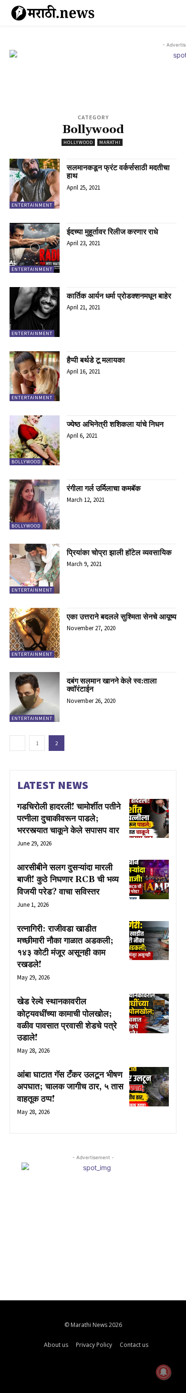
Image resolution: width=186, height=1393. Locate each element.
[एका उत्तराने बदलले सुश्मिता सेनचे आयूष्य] (35, 633)
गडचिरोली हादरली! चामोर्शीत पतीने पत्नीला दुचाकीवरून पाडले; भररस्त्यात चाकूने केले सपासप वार (69, 818)
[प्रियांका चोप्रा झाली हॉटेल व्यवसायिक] (35, 569)
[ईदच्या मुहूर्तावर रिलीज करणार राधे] (35, 248)
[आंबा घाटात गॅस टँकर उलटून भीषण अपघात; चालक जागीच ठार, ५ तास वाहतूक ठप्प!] (149, 1086)
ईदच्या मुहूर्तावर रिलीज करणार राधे (112, 232)
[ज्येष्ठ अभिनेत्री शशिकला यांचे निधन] (35, 440)
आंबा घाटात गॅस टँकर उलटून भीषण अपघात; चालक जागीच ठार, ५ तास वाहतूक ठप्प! (70, 1086)
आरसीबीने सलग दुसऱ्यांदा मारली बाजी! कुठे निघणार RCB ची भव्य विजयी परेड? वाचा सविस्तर (68, 879)
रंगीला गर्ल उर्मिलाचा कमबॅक (104, 488)
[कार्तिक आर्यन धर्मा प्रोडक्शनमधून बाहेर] (35, 312)
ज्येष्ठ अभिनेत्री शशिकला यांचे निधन (115, 424)
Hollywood (78, 142)
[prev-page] (17, 743)
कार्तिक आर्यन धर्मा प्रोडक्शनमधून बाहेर (119, 296)
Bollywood (26, 462)
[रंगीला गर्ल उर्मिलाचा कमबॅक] (35, 504)
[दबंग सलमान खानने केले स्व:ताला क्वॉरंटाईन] (35, 697)
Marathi (110, 142)
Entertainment (31, 205)
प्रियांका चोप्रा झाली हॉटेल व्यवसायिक (119, 552)
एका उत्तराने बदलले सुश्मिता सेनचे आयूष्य (121, 617)
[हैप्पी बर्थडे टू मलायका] (35, 376)
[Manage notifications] (163, 1372)
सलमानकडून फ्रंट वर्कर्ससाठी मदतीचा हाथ (118, 172)
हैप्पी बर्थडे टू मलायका (96, 360)
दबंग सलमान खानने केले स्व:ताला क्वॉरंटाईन (112, 685)
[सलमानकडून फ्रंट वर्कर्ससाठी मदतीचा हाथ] (35, 184)
